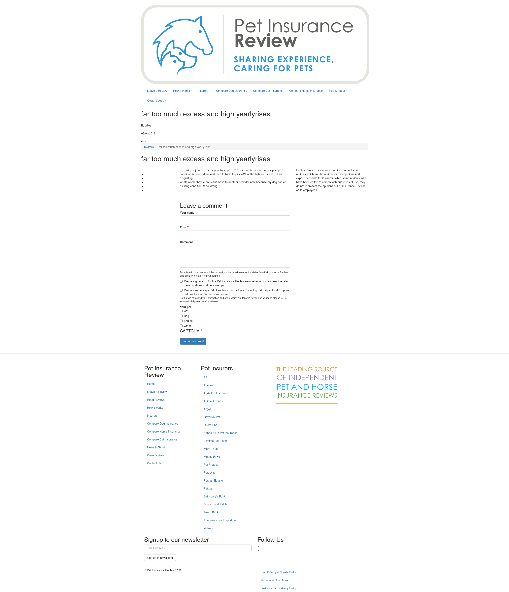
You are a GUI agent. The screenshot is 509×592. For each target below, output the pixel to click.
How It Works (181, 91)
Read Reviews (156, 400)
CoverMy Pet (212, 417)
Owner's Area (155, 100)
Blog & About (337, 91)
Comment (186, 242)
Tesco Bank (211, 512)
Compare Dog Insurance (231, 91)
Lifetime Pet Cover (215, 441)
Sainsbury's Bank (214, 496)
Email (183, 227)
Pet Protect (211, 464)
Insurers (203, 91)
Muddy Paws (212, 457)
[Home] (255, 44)
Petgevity (209, 472)
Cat (186, 311)
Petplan (208, 488)
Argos (207, 409)
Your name (187, 212)
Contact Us (154, 463)
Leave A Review (157, 392)
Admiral (208, 385)
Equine (188, 321)
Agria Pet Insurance (216, 393)
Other (187, 326)
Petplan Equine (213, 480)
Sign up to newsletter (160, 558)
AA (205, 377)
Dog (186, 316)
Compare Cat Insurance (268, 91)
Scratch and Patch (215, 504)
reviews (149, 147)
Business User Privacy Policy (278, 588)
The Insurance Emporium (220, 520)
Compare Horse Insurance (306, 91)
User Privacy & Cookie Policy (278, 572)
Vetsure (208, 528)
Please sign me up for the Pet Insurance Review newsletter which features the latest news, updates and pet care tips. (236, 283)
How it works (155, 407)
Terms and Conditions (274, 580)
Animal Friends (213, 401)
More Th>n (211, 449)
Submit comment (193, 341)
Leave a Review (157, 91)
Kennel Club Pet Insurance (220, 433)
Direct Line (210, 425)
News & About (156, 447)
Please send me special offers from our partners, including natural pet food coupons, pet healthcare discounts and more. (237, 292)
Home (151, 384)
